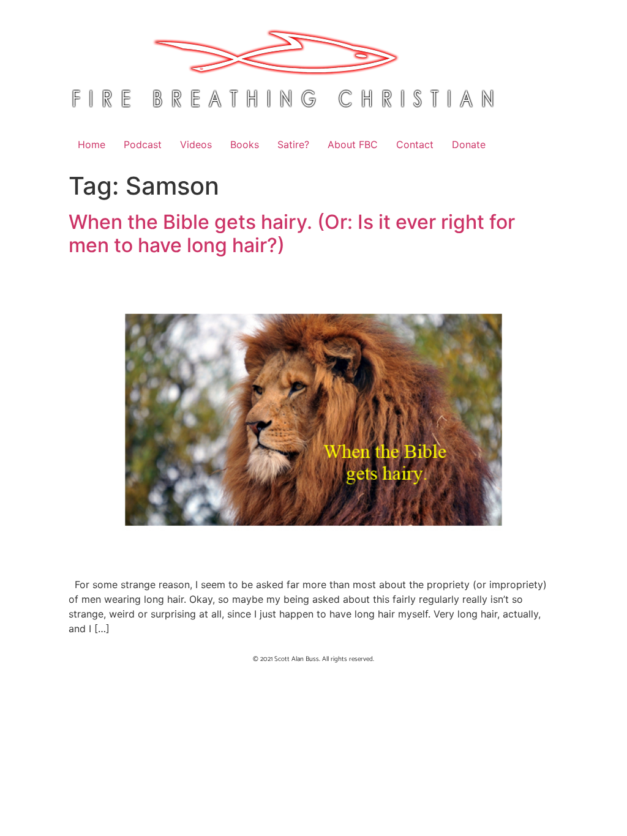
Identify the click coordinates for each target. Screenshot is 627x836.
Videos (196, 144)
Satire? (293, 144)
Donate (469, 144)
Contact (415, 144)
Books (244, 144)
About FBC (353, 144)
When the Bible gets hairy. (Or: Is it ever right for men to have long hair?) (292, 233)
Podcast (143, 144)
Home (91, 144)
